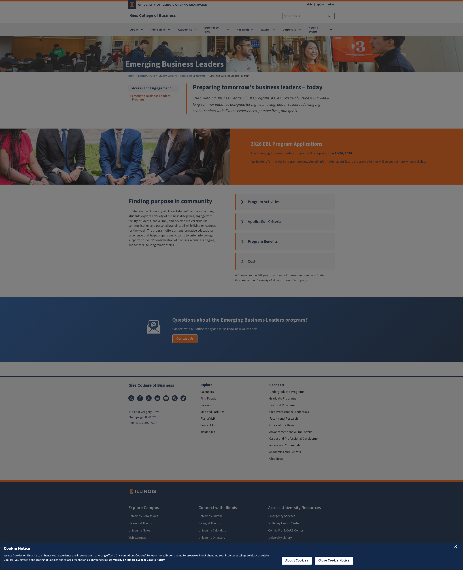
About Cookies (296, 560)
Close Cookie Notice (333, 560)
